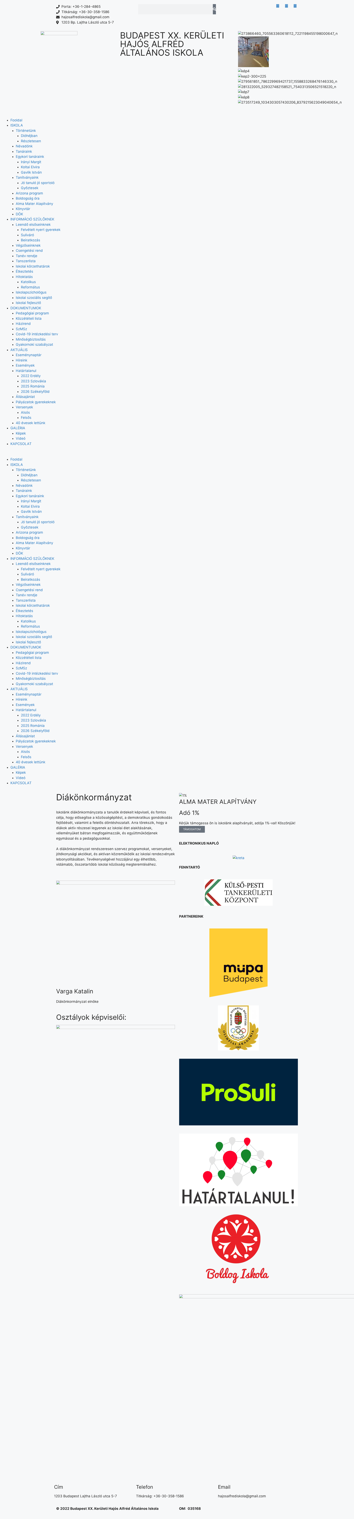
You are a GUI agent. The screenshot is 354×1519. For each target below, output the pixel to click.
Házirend (23, 324)
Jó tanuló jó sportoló (37, 183)
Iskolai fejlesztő (28, 303)
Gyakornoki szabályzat (34, 344)
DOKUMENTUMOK (25, 308)
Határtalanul (26, 371)
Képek (21, 433)
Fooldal (16, 120)
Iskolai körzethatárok (33, 266)
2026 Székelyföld (35, 392)
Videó (20, 438)
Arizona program (29, 193)
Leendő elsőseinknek (33, 224)
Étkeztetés (24, 271)
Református (30, 287)
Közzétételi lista (29, 318)
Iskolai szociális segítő (34, 298)
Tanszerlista (26, 261)
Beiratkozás (30, 240)
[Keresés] (214, 9)
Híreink (21, 360)
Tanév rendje (26, 256)
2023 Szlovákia (33, 381)
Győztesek (29, 188)
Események (25, 365)
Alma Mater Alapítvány (34, 204)
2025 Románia (33, 386)
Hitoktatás (24, 277)
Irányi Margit (31, 162)
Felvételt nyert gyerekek (40, 230)
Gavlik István (31, 172)
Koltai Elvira (30, 167)
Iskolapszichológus (31, 292)
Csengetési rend (29, 250)
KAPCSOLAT (21, 444)
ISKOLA (16, 125)
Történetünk (26, 131)
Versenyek (24, 407)
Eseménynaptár (28, 355)
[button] (295, 108)
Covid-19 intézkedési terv (37, 334)
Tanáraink (24, 151)
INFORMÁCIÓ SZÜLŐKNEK (32, 219)
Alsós (25, 412)
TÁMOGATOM (192, 829)
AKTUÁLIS (19, 350)
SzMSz (21, 329)
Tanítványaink (27, 177)
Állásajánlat (25, 397)
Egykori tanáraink (30, 157)
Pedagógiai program (32, 313)
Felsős (26, 418)
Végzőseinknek (28, 245)
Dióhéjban (29, 136)
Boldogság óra (28, 198)
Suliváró (27, 235)
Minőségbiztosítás (31, 339)
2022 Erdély (31, 376)
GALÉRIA (17, 428)
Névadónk (24, 146)
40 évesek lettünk (30, 423)
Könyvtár (23, 209)
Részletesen (31, 141)
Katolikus (28, 282)
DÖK (19, 214)
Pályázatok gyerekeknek (36, 402)
